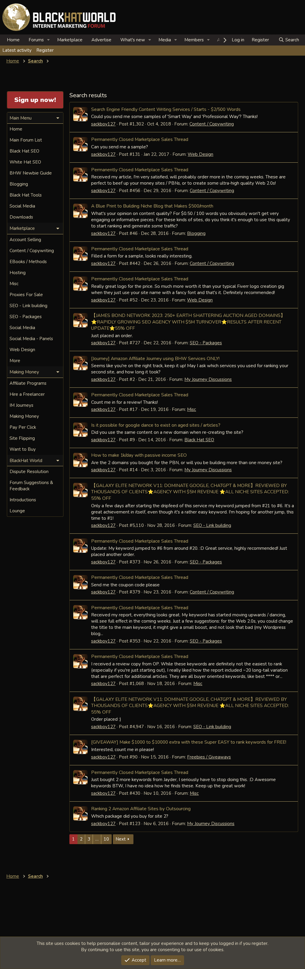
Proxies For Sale (26, 295)
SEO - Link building (212, 525)
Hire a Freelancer (27, 394)
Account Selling (25, 240)
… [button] (97, 839)
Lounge (17, 511)
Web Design (200, 154)
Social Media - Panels (31, 339)
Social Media (22, 206)
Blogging (196, 233)
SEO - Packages (206, 343)
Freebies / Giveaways (209, 757)
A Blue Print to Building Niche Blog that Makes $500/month (152, 206)
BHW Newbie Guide (31, 173)
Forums (36, 40)
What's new (132, 40)
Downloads (21, 217)
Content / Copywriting (211, 124)
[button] (48, 39)
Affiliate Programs (28, 383)
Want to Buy (23, 449)
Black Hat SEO (199, 440)
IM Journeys (21, 405)
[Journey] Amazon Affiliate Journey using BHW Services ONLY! (155, 358)
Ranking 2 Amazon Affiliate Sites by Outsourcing (141, 808)
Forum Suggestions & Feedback (31, 486)
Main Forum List (26, 140)
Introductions (23, 500)
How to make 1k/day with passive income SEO (139, 455)
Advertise (101, 40)
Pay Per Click (23, 427)
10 (106, 839)
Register (45, 50)
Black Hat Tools (26, 195)
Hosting (18, 273)
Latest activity (17, 50)
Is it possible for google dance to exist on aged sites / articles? (155, 425)
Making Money (24, 416)
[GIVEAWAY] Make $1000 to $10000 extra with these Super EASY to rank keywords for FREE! (188, 742)
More (15, 361)
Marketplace (70, 40)
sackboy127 (103, 124)
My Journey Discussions (208, 379)
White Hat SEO (25, 162)
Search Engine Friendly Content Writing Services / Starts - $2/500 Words (166, 109)
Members (194, 40)
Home (13, 40)
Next (121, 839)
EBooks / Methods (28, 262)
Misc (191, 409)
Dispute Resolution (29, 472)
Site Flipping (22, 438)
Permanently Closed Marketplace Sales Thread (139, 139)
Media (164, 40)
